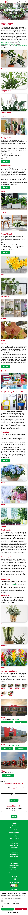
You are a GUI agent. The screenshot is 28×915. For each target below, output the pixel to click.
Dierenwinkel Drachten (14, 867)
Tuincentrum (14, 830)
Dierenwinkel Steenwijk (14, 871)
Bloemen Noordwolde (14, 859)
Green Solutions (14, 910)
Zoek (17, 2)
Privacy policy (14, 828)
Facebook (13, 879)
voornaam (7, 790)
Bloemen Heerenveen (14, 847)
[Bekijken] (26, 2)
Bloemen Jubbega (14, 854)
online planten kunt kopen (21, 45)
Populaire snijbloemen (14, 840)
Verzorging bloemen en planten (14, 841)
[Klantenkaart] (20, 2)
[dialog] (26, 913)
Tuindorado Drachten (14, 898)
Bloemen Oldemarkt (14, 856)
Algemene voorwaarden (14, 827)
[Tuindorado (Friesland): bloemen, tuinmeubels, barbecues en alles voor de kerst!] (6, 1)
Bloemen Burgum (14, 858)
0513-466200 (7, 748)
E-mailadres (14, 794)
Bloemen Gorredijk (14, 845)
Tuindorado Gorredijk (14, 902)
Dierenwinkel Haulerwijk (14, 872)
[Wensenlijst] (23, 2)
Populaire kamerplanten (14, 838)
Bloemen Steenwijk (14, 852)
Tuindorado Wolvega (14, 905)
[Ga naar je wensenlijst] (23, 2)
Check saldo (14, 816)
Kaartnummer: (14, 810)
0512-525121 (7, 722)
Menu (2, 2)
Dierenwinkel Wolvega (14, 869)
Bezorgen (14, 825)
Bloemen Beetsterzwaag (14, 850)
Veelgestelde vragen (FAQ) (14, 832)
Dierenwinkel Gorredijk (14, 865)
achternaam (20, 790)
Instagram (15, 879)
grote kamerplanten (13, 584)
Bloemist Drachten (14, 843)
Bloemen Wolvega (14, 849)
